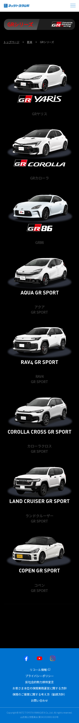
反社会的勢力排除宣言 (39, 682)
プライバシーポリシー (39, 675)
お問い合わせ (39, 700)
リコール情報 (38, 669)
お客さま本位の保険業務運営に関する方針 (40, 688)
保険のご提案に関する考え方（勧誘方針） (40, 694)
